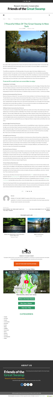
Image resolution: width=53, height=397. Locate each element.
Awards (5, 320)
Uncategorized (7, 336)
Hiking (9, 18)
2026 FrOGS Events (38, 234)
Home (4, 18)
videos (5, 338)
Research (6, 335)
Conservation (7, 321)
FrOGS (24, 28)
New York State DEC (15, 176)
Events (5, 325)
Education (6, 323)
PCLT (32, 174)
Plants (5, 331)
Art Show (6, 318)
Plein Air (5, 333)
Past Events (6, 330)
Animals (5, 316)
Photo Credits (42, 395)
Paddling (5, 328)
